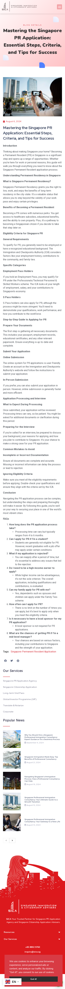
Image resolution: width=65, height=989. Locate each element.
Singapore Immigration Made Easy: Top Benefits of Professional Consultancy (41, 758)
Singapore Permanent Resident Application (33, 651)
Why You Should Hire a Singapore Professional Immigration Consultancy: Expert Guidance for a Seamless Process (42, 737)
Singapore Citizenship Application (35, 922)
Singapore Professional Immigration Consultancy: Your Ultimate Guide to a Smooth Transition (41, 799)
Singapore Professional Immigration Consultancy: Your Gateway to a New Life (42, 820)
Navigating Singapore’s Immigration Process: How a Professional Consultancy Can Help (42, 778)
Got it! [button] (33, 979)
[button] (55, 972)
